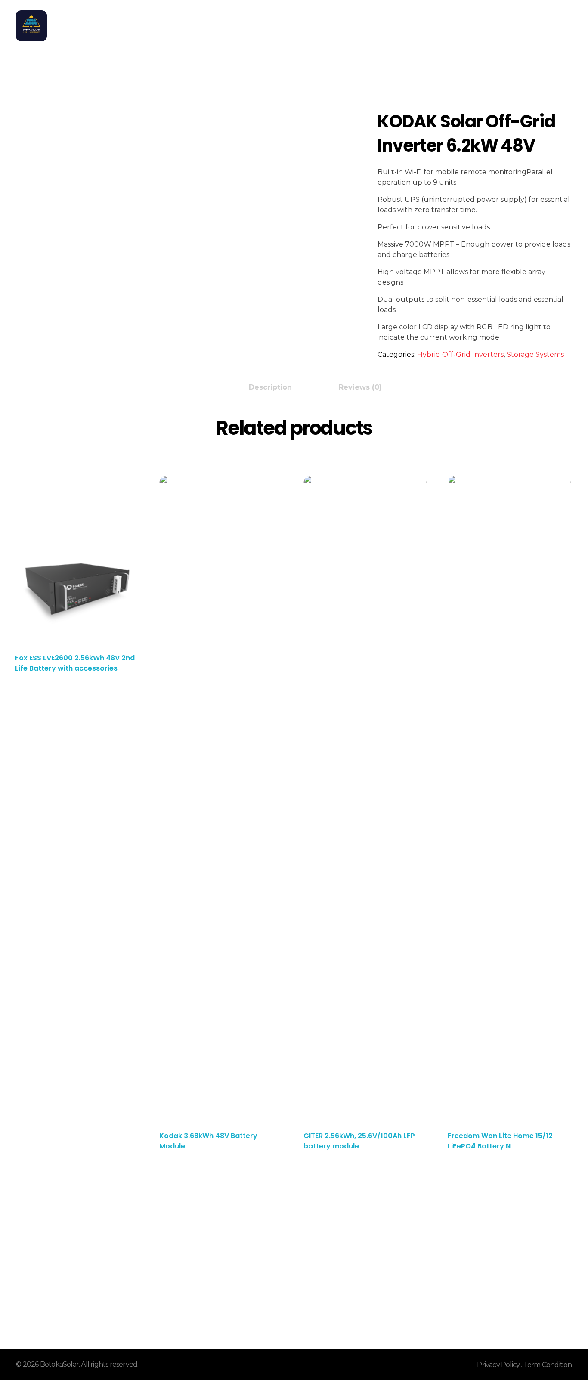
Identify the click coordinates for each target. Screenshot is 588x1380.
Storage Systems (535, 354)
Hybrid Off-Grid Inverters (460, 354)
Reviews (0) (360, 387)
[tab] (270, 385)
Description (270, 387)
